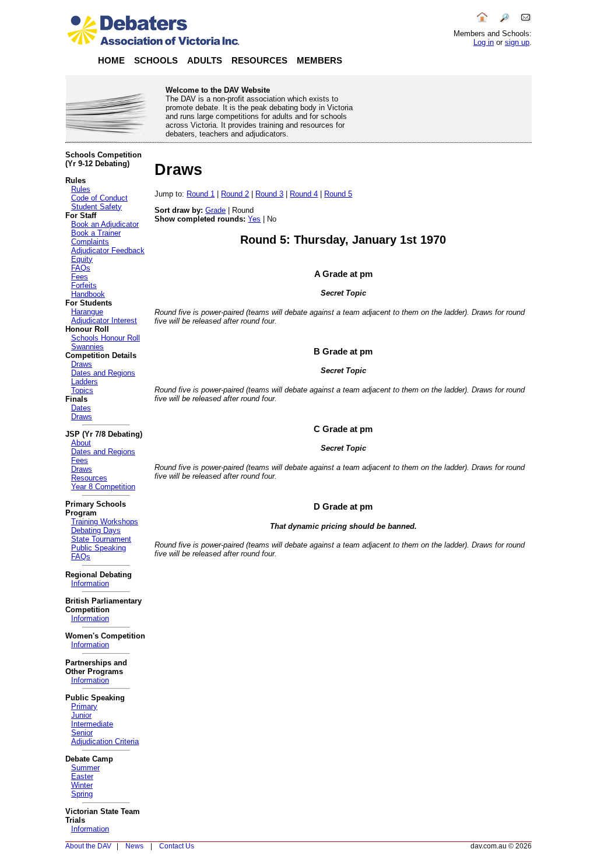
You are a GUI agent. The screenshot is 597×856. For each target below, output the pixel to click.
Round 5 (338, 194)
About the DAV (88, 846)
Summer (85, 767)
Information (90, 583)
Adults (204, 60)
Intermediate (92, 724)
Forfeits (84, 285)
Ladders (84, 381)
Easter (82, 776)
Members (319, 60)
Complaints (90, 241)
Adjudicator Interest (104, 320)
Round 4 (304, 194)
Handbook (88, 294)
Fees (79, 276)
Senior (82, 732)
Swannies (87, 346)
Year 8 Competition (103, 486)
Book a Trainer (96, 233)
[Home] (482, 20)
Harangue (87, 311)
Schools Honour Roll (105, 338)
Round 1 (201, 194)
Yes (254, 219)
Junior (81, 715)
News (134, 846)
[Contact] (526, 20)
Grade (215, 210)
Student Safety (96, 206)
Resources (259, 60)
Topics (82, 390)
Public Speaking (98, 547)
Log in (483, 42)
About (81, 442)
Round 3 (269, 194)
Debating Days (96, 530)
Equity (82, 259)
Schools (156, 60)
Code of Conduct (99, 198)
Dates (81, 408)
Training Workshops (104, 521)
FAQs (80, 268)
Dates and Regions (103, 373)
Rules (80, 189)
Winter (82, 785)
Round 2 (235, 194)
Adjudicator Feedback (108, 250)
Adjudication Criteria (105, 741)
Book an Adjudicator (105, 224)
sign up (517, 42)
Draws (81, 364)
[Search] (504, 20)
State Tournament (101, 539)
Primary (84, 706)
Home (111, 60)
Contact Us (176, 846)
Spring (82, 794)
